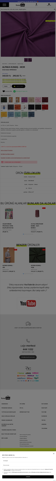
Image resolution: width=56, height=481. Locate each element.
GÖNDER (28, 476)
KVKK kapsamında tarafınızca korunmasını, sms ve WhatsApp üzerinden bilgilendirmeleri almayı (30, 472)
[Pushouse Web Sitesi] (54, 480)
